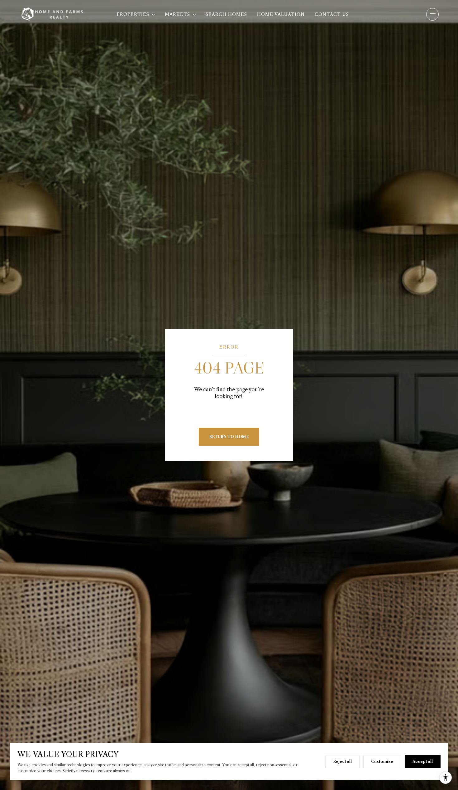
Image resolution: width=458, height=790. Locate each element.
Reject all (342, 761)
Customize (382, 761)
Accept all (423, 761)
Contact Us (332, 14)
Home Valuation (281, 14)
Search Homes (226, 14)
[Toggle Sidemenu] (432, 14)
